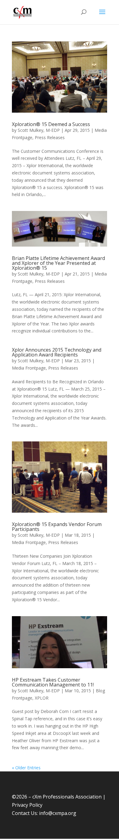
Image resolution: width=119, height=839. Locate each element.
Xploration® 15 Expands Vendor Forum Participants (57, 526)
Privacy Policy (27, 805)
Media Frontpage (29, 368)
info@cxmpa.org (57, 813)
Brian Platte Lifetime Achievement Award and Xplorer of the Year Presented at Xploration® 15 (58, 263)
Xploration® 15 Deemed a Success (51, 124)
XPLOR (42, 698)
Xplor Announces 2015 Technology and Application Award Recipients (56, 352)
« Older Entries (26, 768)
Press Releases (50, 137)
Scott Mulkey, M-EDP (39, 130)
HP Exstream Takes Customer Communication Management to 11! (53, 682)
